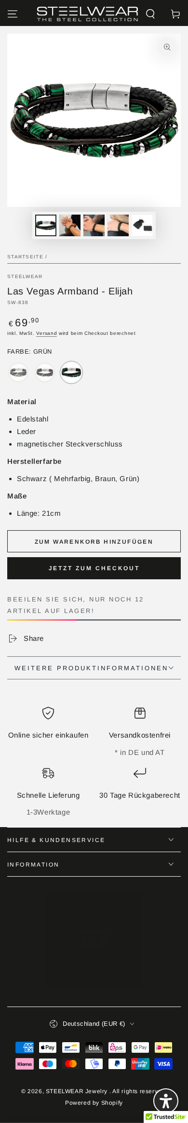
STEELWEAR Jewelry (77, 1091)
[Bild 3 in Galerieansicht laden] (70, 225)
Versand (46, 333)
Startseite (25, 256)
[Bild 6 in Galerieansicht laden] (118, 225)
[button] (150, 14)
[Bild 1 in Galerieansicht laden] (45, 225)
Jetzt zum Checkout (94, 568)
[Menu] (12, 14)
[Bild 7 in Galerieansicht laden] (142, 225)
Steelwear (25, 276)
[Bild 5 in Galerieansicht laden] (94, 225)
